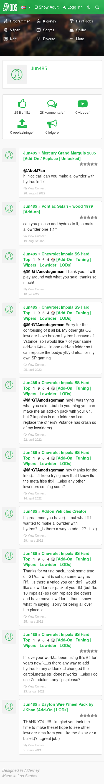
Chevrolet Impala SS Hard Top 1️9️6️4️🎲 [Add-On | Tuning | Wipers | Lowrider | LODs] (57, 259)
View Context (36, 188)
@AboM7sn (34, 170)
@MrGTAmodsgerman (44, 271)
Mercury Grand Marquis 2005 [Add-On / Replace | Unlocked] (59, 155)
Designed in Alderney (21, 770)
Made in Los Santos (19, 775)
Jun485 (39, 68)
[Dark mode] (89, 7)
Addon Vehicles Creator (64, 511)
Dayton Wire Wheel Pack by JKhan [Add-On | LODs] (58, 706)
